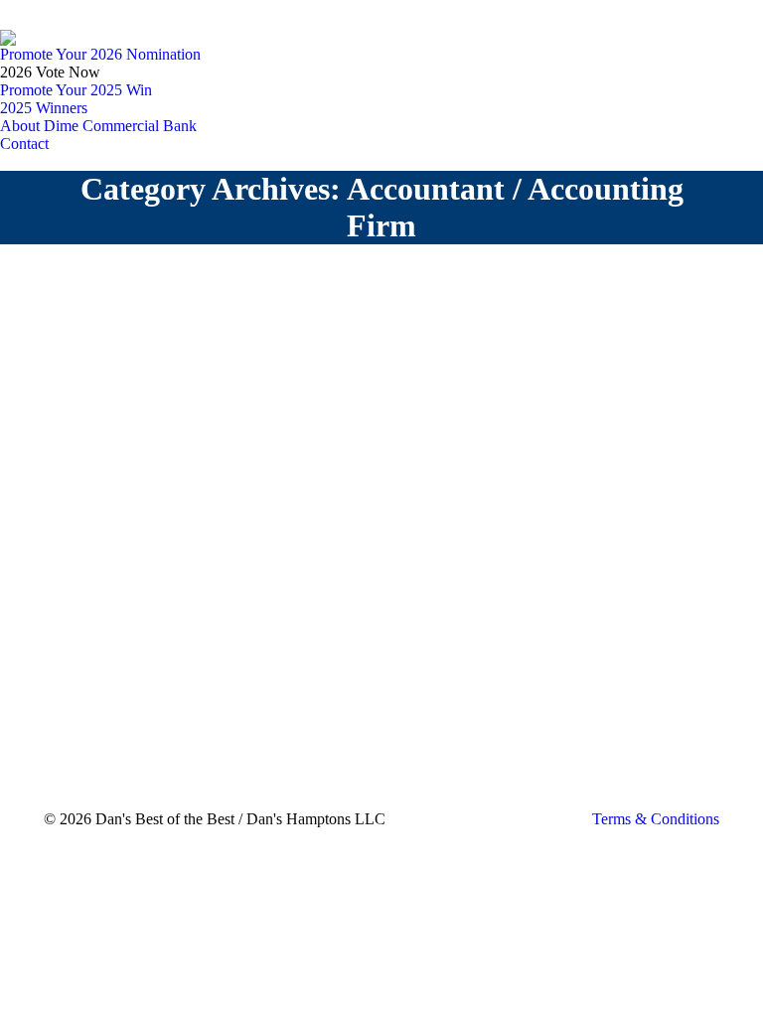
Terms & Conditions (655, 818)
